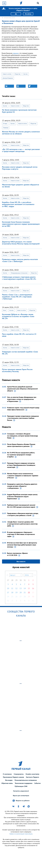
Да (16, 14)
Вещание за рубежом (22, 800)
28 (12, 580)
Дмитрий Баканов (8, 78)
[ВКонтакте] (9, 86)
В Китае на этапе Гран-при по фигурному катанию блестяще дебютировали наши (22, 545)
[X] (32, 86)
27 (8, 580)
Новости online (7, 74)
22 (29, 592)
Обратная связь (7, 783)
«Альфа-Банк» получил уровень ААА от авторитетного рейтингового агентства (22, 524)
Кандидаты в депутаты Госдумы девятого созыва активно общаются (22, 486)
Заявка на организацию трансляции (20, 834)
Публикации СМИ (21, 786)
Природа (5, 128)
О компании (7, 774)
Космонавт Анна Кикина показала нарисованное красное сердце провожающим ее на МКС (21, 224)
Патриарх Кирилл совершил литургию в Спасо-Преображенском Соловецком (21, 465)
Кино (4, 310)
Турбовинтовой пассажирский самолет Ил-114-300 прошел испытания (21, 506)
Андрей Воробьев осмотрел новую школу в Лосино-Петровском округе (22, 496)
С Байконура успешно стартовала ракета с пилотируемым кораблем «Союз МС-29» (19, 278)
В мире (5, 123)
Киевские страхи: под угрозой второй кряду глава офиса (23, 409)
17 (8, 592)
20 (21, 592)
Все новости (21, 561)
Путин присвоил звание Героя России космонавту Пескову (17, 370)
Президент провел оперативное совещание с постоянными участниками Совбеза (23, 418)
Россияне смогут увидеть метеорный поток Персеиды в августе (19, 168)
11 (12, 588)
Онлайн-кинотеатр (32, 774)
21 (25, 592)
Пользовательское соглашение (26, 780)
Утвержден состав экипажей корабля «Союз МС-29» (20, 353)
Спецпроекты (19, 774)
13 (21, 588)
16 (33, 588)
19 (16, 592)
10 (8, 588)
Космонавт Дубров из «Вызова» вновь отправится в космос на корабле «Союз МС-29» (18, 316)
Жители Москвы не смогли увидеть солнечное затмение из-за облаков (21, 132)
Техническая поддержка (23, 783)
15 (29, 588)
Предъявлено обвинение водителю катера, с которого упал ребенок (22, 514)
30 (21, 580)
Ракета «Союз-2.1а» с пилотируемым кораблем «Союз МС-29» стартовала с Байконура (17, 296)
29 (16, 580)
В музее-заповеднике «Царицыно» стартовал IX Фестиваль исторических (21, 534)
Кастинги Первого (32, 777)
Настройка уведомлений (21, 791)
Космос (25, 74)
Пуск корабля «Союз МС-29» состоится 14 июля (19, 335)
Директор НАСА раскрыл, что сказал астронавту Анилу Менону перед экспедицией (21, 242)
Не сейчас (28, 14)
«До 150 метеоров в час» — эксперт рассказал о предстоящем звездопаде (21, 150)
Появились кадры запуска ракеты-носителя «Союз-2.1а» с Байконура (20, 260)
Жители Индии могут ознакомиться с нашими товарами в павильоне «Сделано (22, 475)
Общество (17, 74)
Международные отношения (19, 273)
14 (25, 588)
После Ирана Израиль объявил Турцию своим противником (21, 445)
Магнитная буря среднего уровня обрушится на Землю (20, 185)
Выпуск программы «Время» (17, 554)
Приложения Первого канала (13, 777)
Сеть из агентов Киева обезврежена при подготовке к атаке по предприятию (21, 399)
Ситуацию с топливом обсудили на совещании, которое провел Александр (22, 436)
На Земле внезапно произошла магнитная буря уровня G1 (19, 111)
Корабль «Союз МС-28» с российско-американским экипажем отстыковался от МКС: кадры (18, 204)
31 (25, 580)
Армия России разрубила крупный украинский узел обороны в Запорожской (22, 389)
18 (12, 592)
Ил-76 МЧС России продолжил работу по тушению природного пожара (21, 455)
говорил (16, 53)
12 (16, 588)
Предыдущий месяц (7, 575)
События (37, 783)
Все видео (9, 780)
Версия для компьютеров (21, 795)
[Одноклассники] (21, 86)
